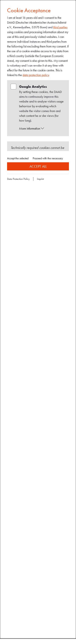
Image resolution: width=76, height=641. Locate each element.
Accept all (38, 166)
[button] (41, 128)
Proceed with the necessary (48, 158)
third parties (60, 27)
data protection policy (36, 75)
